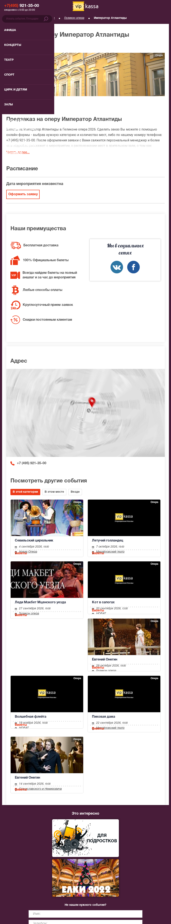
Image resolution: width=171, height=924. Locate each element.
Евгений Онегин (104, 659)
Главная (11, 18)
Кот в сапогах (103, 602)
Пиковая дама (103, 716)
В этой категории (25, 492)
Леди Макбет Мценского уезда (40, 602)
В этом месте (54, 492)
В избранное (20, 46)
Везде (75, 492)
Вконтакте (117, 267)
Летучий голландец (107, 540)
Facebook (133, 267)
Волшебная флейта (30, 716)
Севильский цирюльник (34, 540)
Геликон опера (74, 18)
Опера (50, 18)
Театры (31, 18)
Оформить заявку (23, 194)
